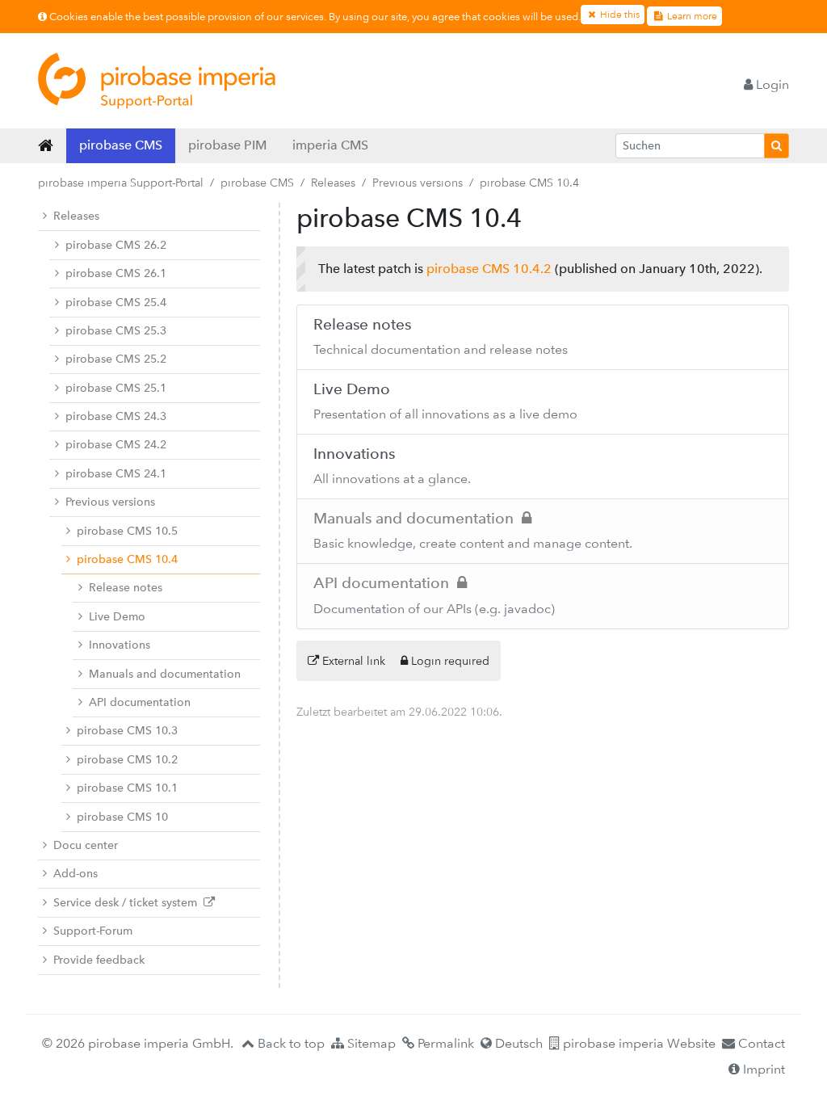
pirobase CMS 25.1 (115, 388)
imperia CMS (330, 145)
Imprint (762, 1069)
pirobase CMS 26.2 (115, 245)
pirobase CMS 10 (122, 817)
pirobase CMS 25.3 (115, 331)
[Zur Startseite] (156, 81)
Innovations (119, 645)
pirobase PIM (227, 145)
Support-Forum (92, 931)
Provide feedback (99, 960)
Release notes (125, 588)
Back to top (289, 1043)
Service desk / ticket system (128, 903)
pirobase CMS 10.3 (127, 731)
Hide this (619, 14)
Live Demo (117, 617)
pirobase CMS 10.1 (127, 788)
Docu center (85, 845)
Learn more (691, 16)
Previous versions (417, 182)
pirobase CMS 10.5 (127, 531)
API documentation (140, 702)
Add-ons (75, 874)
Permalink (444, 1043)
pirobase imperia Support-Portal (121, 182)
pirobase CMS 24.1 (115, 474)
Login (771, 84)
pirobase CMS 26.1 (115, 273)
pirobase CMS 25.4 (115, 302)
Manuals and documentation (165, 674)
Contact (760, 1043)
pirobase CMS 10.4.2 (489, 268)
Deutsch (517, 1043)
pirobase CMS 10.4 (127, 559)
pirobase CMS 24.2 (115, 445)
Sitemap (370, 1043)
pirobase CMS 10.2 (127, 760)
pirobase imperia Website (638, 1043)
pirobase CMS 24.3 (115, 416)
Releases (333, 182)
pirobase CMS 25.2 (115, 359)
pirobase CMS (120, 145)
